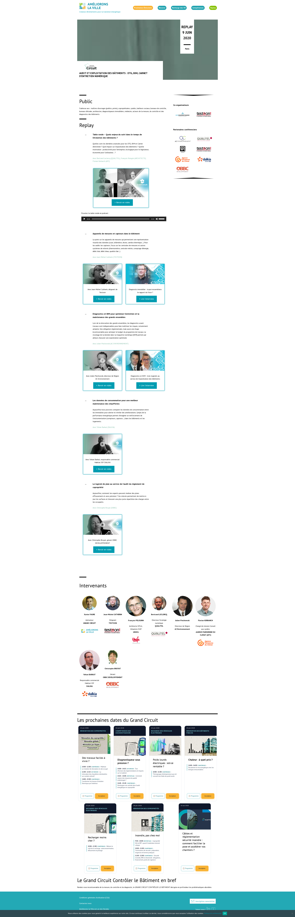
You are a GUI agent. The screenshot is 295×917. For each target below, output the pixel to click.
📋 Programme (87, 796)
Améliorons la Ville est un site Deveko (94, 909)
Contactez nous (85, 903)
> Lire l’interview (146, 299)
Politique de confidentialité (212, 913)
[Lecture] (84, 219)
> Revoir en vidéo (122, 202)
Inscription (101, 796)
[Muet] (157, 219)
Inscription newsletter (205, 901)
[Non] (292, 913)
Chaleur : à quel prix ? (200, 759)
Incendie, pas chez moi (147, 835)
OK (225, 913)
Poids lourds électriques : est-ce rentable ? (163, 763)
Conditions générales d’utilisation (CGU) (94, 897)
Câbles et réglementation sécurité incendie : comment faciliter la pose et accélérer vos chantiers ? (193, 842)
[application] (123, 219)
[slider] (162, 219)
